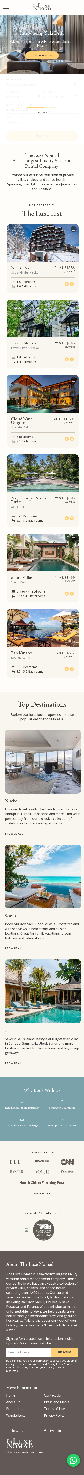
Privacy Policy (55, 1364)
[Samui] (43, 876)
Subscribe (64, 1352)
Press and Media (56, 1402)
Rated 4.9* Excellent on (42, 1213)
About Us (13, 1402)
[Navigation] (6, 7)
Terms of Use (34, 1364)
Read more (42, 1193)
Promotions (15, 1408)
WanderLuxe (15, 1415)
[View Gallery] (74, 228)
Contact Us (52, 1395)
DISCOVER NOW (42, 55)
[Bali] (43, 991)
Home (10, 1395)
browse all (14, 833)
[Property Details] (67, 284)
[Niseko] (43, 762)
